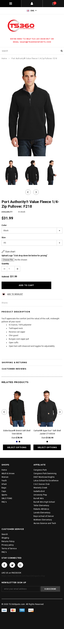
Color (4, 225)
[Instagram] (20, 565)
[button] (8, 251)
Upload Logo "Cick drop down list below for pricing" (24, 256)
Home (4, 58)
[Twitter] (12, 565)
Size (4, 237)
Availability (7, 212)
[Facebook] (4, 565)
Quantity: (5, 264)
